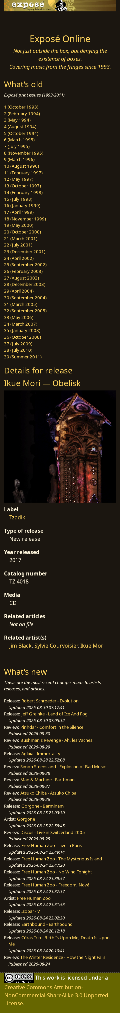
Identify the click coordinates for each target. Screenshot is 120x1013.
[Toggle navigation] (21, 20)
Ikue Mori (92, 645)
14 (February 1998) (23, 192)
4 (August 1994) (20, 127)
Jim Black (20, 645)
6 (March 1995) (19, 140)
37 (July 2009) (18, 344)
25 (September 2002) (25, 265)
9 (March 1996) (19, 159)
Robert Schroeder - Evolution (50, 701)
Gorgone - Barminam (42, 806)
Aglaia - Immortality (40, 753)
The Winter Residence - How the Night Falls (62, 957)
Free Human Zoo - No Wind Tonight (56, 872)
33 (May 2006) (18, 317)
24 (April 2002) (19, 258)
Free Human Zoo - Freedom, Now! (55, 885)
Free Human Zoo (34, 898)
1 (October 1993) (21, 107)
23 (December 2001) (24, 251)
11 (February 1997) (23, 173)
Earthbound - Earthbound (47, 924)
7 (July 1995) (17, 146)
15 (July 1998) (18, 199)
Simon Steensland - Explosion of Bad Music (63, 767)
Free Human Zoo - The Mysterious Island (61, 859)
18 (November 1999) (25, 219)
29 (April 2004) (19, 291)
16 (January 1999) (22, 205)
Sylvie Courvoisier (56, 645)
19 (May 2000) (18, 225)
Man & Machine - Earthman (47, 780)
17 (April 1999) (19, 212)
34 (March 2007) (20, 324)
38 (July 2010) (18, 350)
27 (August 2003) (21, 278)
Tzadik (17, 517)
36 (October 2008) (22, 337)
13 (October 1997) (22, 186)
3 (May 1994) (17, 120)
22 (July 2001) (18, 245)
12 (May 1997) (18, 179)
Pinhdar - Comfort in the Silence (51, 727)
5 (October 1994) (21, 133)
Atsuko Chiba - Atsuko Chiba (48, 793)
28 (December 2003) (24, 284)
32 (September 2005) (25, 311)
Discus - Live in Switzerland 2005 (52, 832)
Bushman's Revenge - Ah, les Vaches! (57, 740)
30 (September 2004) (25, 298)
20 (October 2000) (22, 232)
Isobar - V (30, 911)
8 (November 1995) (23, 153)
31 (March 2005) (20, 304)
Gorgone (26, 819)
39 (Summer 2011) (23, 357)
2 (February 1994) (22, 114)
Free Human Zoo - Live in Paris (51, 845)
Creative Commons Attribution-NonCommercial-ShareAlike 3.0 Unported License (56, 995)
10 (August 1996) (21, 166)
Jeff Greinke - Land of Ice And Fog (54, 714)
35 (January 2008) (22, 330)
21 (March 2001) (20, 238)
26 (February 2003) (23, 271)
